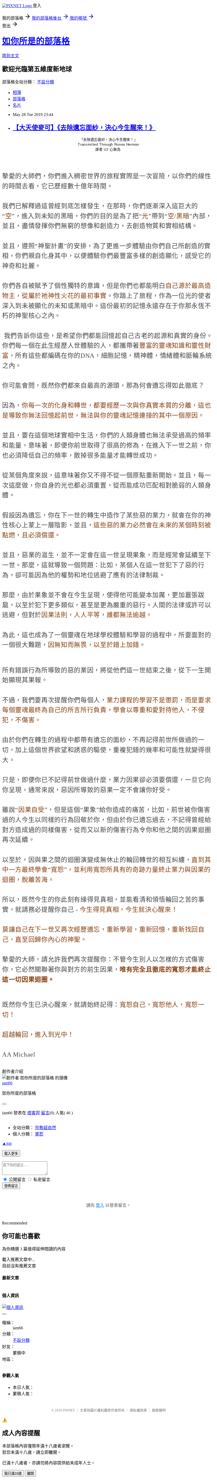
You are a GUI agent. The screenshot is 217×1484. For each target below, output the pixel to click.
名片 (17, 105)
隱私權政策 (138, 1410)
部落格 (19, 99)
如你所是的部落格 (36, 41)
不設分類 (45, 82)
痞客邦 (33, 1113)
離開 (30, 1474)
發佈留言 (11, 1186)
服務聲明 (159, 1410)
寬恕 (39, 1134)
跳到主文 (10, 55)
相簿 (17, 92)
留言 (45, 1113)
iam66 (7, 1083)
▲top (7, 1143)
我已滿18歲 (13, 1474)
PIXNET (69, 1410)
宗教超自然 (45, 1127)
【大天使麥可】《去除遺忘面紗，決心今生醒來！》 (84, 127)
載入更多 (11, 1154)
